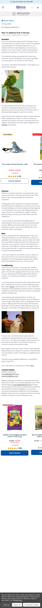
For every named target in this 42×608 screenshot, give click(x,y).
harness (4, 125)
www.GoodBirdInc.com (10, 376)
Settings (6, 605)
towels (11, 287)
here (32, 366)
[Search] (32, 8)
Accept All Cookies (32, 605)
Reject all (17, 605)
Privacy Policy (17, 600)
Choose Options (14, 181)
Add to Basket (14, 453)
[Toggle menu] (3, 7)
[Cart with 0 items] (38, 8)
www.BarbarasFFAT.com (10, 374)
